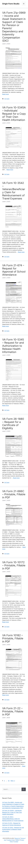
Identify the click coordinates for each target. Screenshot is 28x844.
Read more (5, 94)
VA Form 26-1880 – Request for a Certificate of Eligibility (13, 423)
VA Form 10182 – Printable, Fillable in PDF (12, 638)
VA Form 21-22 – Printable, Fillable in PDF (12, 711)
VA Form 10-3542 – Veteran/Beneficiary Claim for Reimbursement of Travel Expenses (13, 190)
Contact (16, 841)
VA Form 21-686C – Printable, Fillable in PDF (13, 494)
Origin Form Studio (10, 4)
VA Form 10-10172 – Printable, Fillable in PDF (13, 565)
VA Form (6, 99)
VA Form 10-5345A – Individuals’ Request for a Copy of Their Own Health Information (14, 113)
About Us (17, 838)
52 (9, 780)
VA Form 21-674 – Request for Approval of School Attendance (13, 270)
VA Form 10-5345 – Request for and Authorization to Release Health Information (13, 346)
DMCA (17, 840)
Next (13, 780)
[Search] (24, 789)
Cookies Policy (11, 840)
